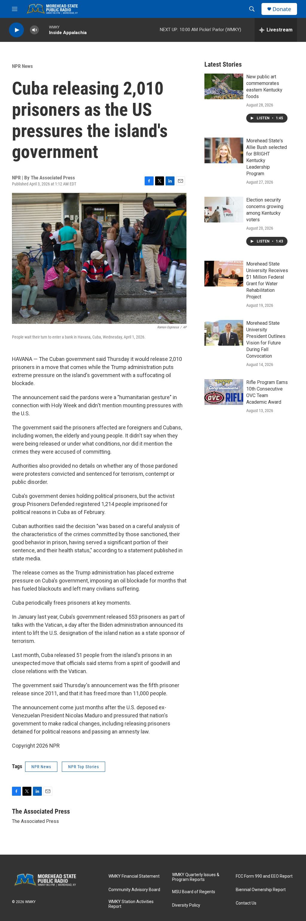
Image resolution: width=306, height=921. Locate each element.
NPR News (22, 66)
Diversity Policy (186, 905)
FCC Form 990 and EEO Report (264, 876)
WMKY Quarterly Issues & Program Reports (195, 877)
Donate (282, 9)
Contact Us (246, 903)
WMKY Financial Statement (134, 876)
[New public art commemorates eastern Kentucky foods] (223, 86)
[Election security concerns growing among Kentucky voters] (223, 209)
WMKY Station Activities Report (131, 904)
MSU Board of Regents (193, 892)
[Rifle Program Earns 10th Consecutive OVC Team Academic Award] (223, 392)
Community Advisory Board (134, 890)
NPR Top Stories (83, 766)
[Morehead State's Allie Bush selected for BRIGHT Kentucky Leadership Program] (223, 150)
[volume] (34, 30)
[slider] (44, 30)
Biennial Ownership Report (261, 890)
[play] (16, 30)
